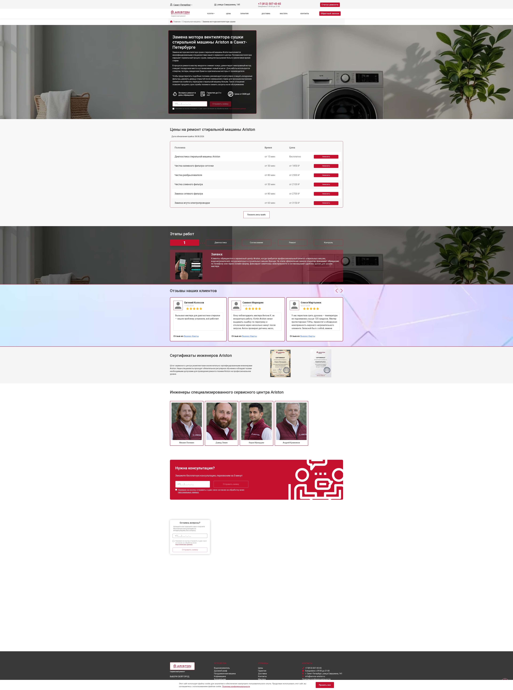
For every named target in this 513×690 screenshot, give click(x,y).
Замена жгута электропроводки (192, 202)
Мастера (283, 14)
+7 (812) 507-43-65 (269, 3)
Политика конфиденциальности (236, 686)
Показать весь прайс (256, 215)
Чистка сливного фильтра (189, 184)
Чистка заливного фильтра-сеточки (194, 165)
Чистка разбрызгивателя (188, 175)
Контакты (304, 14)
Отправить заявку (220, 104)
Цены (228, 14)
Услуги (210, 14)
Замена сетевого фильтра (189, 193)
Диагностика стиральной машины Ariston (197, 156)
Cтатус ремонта (330, 5)
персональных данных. (237, 108)
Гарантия (244, 14)
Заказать (326, 157)
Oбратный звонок (330, 13)
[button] (336, 291)
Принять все (325, 685)
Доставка (266, 14)
